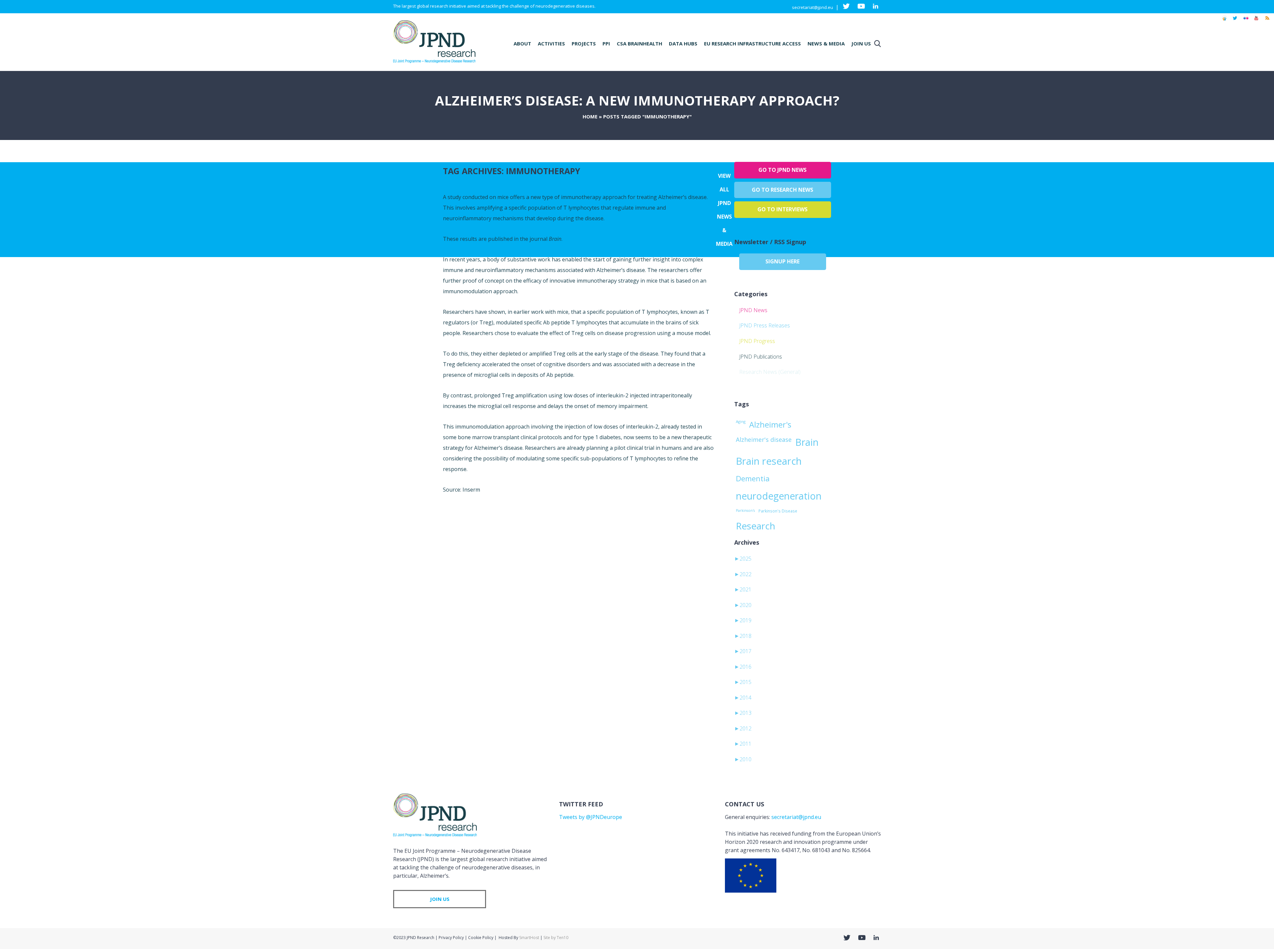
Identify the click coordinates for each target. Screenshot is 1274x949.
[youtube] (1256, 21)
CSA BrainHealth (639, 43)
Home (590, 116)
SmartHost (529, 937)
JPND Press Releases (764, 325)
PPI (606, 43)
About (522, 43)
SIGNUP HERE (782, 261)
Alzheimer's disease (764, 439)
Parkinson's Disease (777, 510)
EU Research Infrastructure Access (752, 43)
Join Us (861, 43)
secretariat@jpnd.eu (812, 7)
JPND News (753, 310)
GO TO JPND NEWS (782, 169)
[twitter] (1235, 21)
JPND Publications (760, 356)
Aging (740, 421)
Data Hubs (683, 43)
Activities (551, 43)
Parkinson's (745, 510)
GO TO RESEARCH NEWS (782, 189)
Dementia (753, 478)
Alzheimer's (770, 424)
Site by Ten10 (555, 937)
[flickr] (1245, 21)
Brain (806, 442)
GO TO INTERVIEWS (782, 209)
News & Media (826, 43)
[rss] (1267, 21)
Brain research (769, 461)
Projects (584, 43)
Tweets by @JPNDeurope (590, 817)
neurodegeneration (778, 496)
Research (755, 525)
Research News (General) (770, 371)
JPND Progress (757, 341)
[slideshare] (1224, 21)
